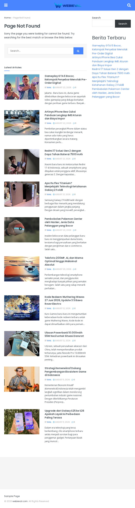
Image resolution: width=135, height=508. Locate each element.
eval (49, 87)
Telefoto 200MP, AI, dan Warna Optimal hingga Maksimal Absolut (64, 261)
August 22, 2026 (63, 87)
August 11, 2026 (62, 379)
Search (96, 18)
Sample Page (12, 496)
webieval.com (20, 501)
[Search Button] (78, 50)
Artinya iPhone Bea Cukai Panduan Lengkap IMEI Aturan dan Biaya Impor (63, 115)
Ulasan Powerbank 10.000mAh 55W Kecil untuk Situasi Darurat (64, 334)
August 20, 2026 (63, 230)
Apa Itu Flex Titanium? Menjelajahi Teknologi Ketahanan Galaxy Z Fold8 (65, 186)
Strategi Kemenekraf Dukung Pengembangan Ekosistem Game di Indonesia (65, 371)
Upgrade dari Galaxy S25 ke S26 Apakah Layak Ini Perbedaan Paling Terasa (64, 414)
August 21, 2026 (62, 158)
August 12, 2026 (62, 308)
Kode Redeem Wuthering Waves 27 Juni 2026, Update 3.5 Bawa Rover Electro (64, 300)
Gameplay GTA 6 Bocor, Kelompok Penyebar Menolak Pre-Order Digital (66, 79)
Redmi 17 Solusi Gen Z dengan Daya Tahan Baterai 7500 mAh (64, 152)
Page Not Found (21, 17)
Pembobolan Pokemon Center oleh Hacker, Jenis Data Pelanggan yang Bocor (63, 222)
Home (7, 17)
